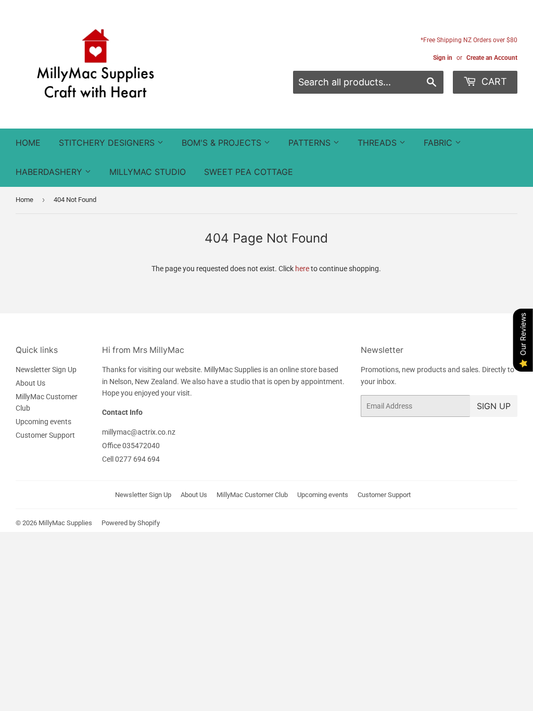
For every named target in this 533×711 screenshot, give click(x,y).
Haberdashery (50, 172)
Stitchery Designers (108, 142)
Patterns (310, 142)
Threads (378, 142)
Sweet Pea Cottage (248, 172)
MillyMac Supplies (65, 523)
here (302, 268)
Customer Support (45, 435)
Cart (493, 81)
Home (28, 142)
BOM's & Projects (223, 142)
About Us (30, 383)
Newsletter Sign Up (46, 369)
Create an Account (491, 57)
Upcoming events (43, 421)
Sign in (442, 57)
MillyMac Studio (147, 172)
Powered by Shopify (130, 523)
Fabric (439, 142)
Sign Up (494, 406)
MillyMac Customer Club (252, 495)
